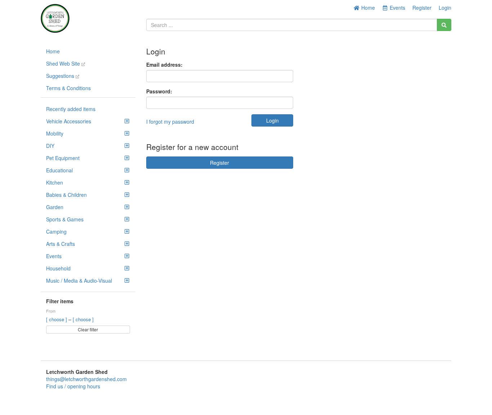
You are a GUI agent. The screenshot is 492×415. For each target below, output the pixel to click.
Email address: (164, 64)
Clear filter (88, 329)
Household (58, 268)
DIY (50, 145)
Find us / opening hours (73, 386)
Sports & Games (65, 219)
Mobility (54, 133)
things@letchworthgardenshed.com (86, 379)
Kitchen (54, 182)
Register (421, 7)
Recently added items (70, 108)
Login (445, 7)
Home (367, 7)
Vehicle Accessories (68, 121)
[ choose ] (57, 319)
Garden (54, 207)
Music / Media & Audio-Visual (79, 280)
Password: (159, 91)
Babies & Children (66, 194)
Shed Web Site (63, 63)
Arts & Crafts (60, 243)
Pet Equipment (63, 158)
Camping (56, 231)
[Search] (444, 25)
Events (54, 256)
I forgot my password (170, 121)
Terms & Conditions (68, 88)
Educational (59, 170)
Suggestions (61, 75)
